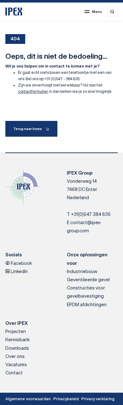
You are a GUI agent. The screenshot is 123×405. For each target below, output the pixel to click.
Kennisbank (17, 339)
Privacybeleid (66, 399)
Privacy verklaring (97, 399)
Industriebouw (82, 271)
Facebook (21, 263)
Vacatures (16, 364)
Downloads (17, 348)
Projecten (15, 331)
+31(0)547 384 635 (91, 214)
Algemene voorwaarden (28, 399)
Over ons (15, 356)
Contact (14, 372)
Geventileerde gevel (88, 279)
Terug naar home (27, 128)
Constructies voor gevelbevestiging (86, 291)
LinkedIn (19, 271)
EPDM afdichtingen (87, 304)
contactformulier (33, 91)
